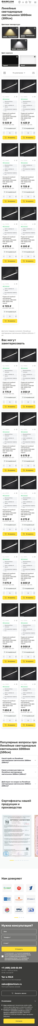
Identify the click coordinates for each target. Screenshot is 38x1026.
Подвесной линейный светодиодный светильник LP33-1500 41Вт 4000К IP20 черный (27, 577)
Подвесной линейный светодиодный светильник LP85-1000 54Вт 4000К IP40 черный (9, 300)
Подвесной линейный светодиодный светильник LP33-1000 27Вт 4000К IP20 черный (9, 117)
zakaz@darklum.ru (12, 984)
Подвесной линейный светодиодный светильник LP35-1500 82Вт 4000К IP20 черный (27, 640)
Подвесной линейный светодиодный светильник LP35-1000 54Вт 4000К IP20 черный (27, 449)
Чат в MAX (7, 977)
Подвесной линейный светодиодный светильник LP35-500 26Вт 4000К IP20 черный (9, 449)
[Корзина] (30, 2)
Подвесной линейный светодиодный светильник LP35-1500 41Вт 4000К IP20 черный (9, 640)
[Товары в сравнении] (23, 2)
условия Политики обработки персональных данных (15, 957)
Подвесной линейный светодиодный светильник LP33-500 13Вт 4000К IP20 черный (9, 386)
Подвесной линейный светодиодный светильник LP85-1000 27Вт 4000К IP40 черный (27, 240)
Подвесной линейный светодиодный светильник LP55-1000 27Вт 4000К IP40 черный (27, 180)
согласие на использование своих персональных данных (18, 954)
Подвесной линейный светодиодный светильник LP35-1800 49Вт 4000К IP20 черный (27, 704)
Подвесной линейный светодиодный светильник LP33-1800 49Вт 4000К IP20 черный (9, 704)
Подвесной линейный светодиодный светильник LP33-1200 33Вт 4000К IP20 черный (9, 513)
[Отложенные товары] (26, 2)
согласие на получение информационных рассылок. (17, 958)
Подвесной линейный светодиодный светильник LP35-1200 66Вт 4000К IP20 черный (9, 577)
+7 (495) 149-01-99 (12, 967)
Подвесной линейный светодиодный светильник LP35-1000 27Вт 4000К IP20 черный (27, 117)
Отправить (19, 949)
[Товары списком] (4, 73)
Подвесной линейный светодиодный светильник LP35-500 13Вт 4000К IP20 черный (27, 386)
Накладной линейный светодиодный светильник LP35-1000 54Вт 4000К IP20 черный (9, 180)
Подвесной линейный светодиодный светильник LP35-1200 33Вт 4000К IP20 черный (27, 513)
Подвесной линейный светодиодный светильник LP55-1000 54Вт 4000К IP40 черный (9, 240)
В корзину (11, 137)
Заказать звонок (20, 993)
